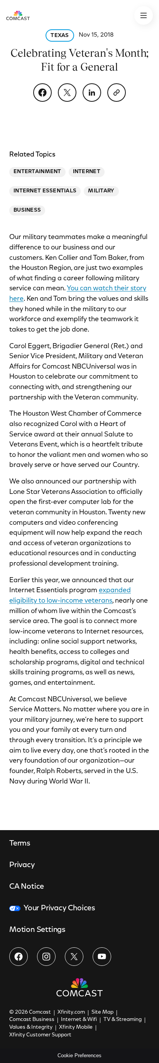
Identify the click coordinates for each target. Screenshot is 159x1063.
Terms (19, 843)
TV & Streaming (122, 1020)
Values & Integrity (30, 1027)
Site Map (102, 1012)
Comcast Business (31, 1020)
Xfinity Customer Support (40, 1035)
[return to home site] (18, 15)
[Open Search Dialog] (143, 15)
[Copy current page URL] (116, 92)
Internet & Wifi (79, 1020)
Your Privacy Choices (59, 908)
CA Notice (26, 887)
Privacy (22, 865)
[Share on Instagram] (46, 956)
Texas (60, 36)
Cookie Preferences (79, 1055)
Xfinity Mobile (76, 1027)
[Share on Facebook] (42, 92)
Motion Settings (37, 930)
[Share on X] (67, 92)
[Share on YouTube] (102, 956)
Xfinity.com (71, 1012)
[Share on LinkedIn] (92, 92)
